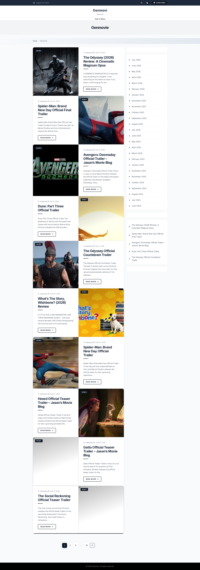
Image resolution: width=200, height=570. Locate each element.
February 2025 (138, 159)
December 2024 (139, 171)
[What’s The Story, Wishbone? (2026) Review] (101, 312)
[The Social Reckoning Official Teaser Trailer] (101, 509)
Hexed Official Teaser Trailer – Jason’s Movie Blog (55, 403)
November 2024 (139, 177)
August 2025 (137, 124)
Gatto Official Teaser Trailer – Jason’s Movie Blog (100, 451)
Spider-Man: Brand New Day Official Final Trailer (54, 110)
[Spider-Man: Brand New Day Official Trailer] (55, 362)
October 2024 (138, 182)
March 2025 (137, 153)
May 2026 (136, 71)
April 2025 (136, 147)
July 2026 (136, 60)
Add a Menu (100, 19)
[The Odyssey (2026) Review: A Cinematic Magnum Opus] (55, 71)
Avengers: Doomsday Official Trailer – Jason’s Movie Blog (99, 159)
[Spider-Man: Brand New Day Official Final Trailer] (101, 120)
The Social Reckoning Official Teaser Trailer (54, 498)
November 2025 (139, 106)
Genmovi (100, 10)
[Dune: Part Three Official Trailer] (101, 218)
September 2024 (139, 188)
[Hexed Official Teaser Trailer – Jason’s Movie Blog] (101, 413)
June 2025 (136, 136)
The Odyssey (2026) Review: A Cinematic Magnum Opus (98, 61)
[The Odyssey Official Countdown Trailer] (55, 264)
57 (87, 545)
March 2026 (137, 83)
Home (35, 41)
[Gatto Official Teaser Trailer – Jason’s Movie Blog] (55, 461)
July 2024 (136, 200)
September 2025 (139, 118)
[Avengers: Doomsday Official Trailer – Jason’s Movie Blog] (55, 170)
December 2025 (139, 101)
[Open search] (141, 3)
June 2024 (136, 206)
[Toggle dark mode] (147, 3)
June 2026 (136, 66)
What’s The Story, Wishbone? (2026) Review (52, 302)
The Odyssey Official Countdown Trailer (99, 253)
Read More (91, 89)
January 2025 (138, 165)
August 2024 (137, 194)
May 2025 (136, 142)
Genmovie (89, 53)
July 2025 (136, 130)
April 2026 (136, 77)
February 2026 (138, 89)
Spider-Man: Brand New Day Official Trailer (97, 351)
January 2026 (138, 95)
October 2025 (138, 112)
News (38, 51)
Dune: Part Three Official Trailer (51, 208)
